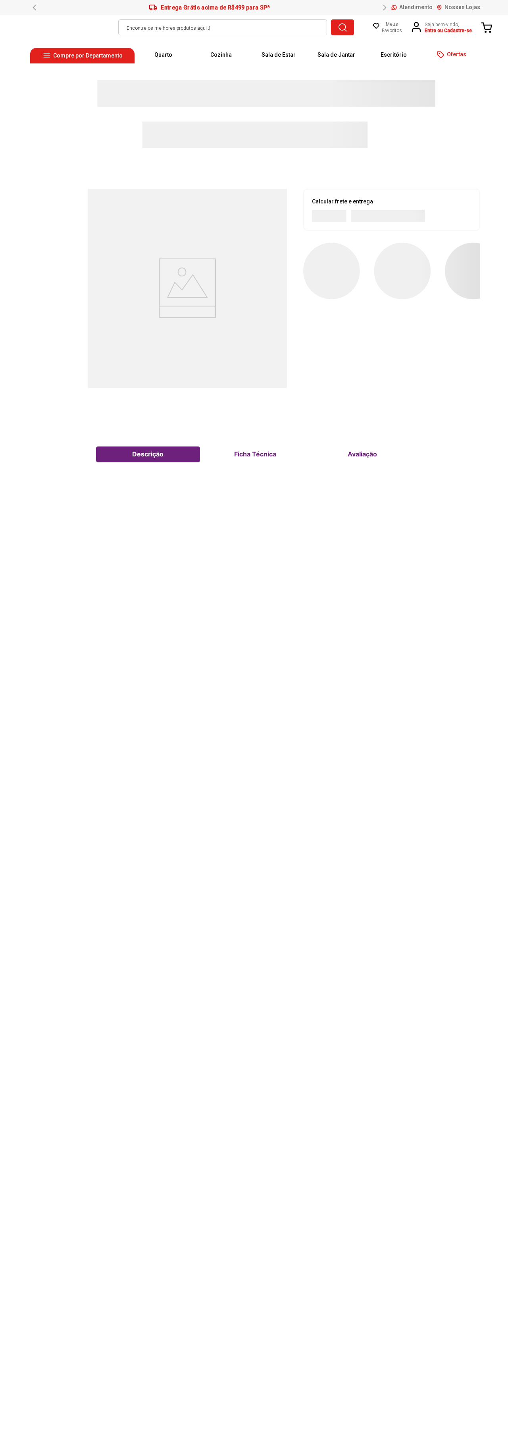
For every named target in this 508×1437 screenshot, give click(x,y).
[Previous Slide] (34, 7)
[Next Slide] (384, 7)
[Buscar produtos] (342, 27)
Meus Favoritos (392, 27)
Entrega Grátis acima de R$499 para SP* (215, 7)
